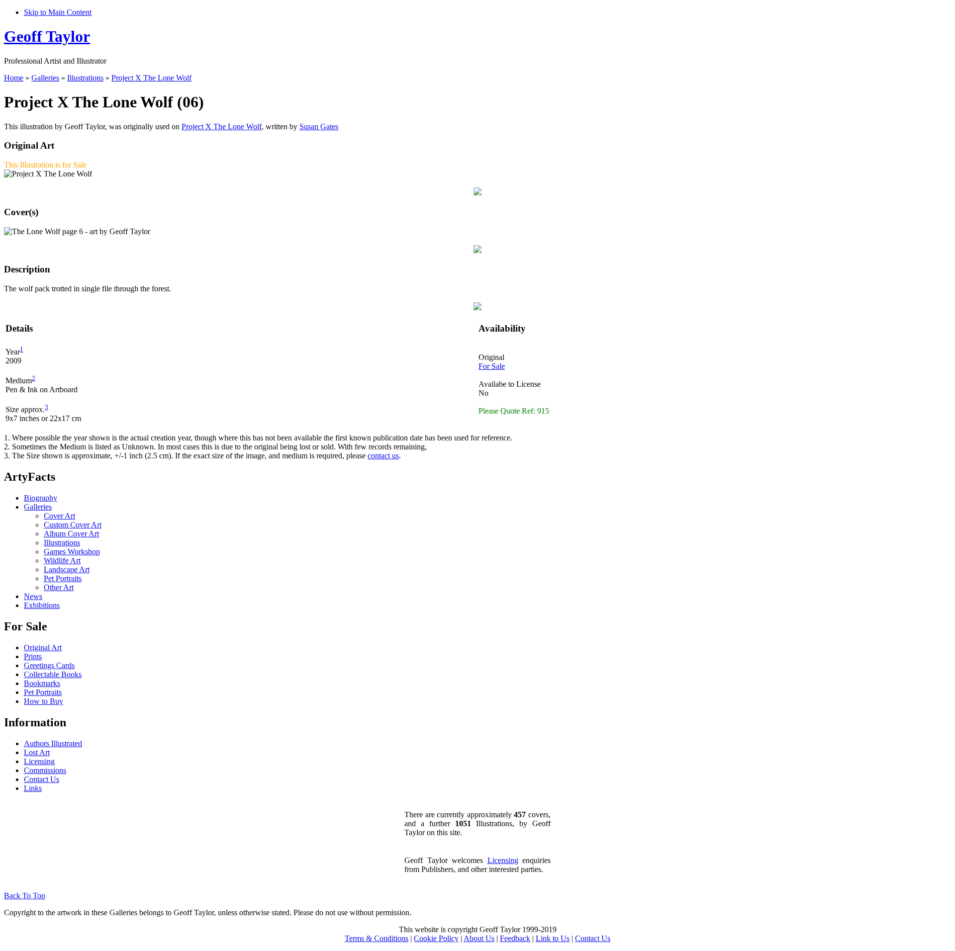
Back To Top (24, 895)
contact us (383, 455)
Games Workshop (72, 551)
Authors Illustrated (53, 743)
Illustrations (85, 78)
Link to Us (553, 938)
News (33, 596)
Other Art (59, 587)
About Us (479, 938)
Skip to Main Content (58, 12)
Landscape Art (67, 569)
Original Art (43, 647)
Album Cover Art (71, 533)
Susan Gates (318, 126)
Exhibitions (42, 605)
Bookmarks (42, 683)
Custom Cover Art (72, 524)
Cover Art (59, 516)
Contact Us (41, 779)
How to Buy (43, 701)
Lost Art (37, 752)
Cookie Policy (436, 938)
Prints (33, 656)
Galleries (45, 78)
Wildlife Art (62, 560)
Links (33, 788)
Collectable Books (53, 674)
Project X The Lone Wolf (151, 78)
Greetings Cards (49, 665)
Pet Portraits (63, 578)
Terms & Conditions (376, 938)
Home (13, 78)
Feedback (515, 938)
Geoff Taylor (47, 36)
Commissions (45, 770)
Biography (40, 498)
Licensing (39, 761)
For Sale (491, 366)
